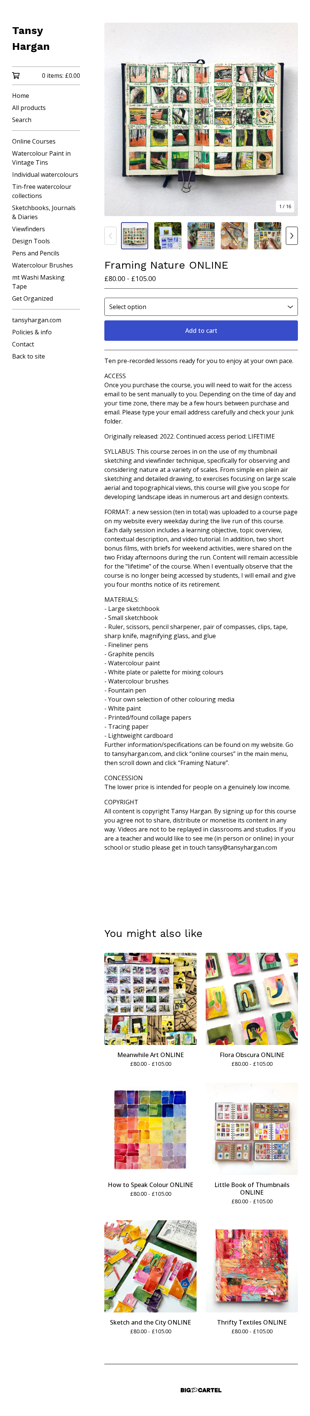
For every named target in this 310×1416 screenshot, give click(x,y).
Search (21, 120)
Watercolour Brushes (42, 265)
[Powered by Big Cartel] (201, 1390)
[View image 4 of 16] (234, 235)
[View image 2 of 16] (167, 235)
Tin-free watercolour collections (41, 191)
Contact (23, 344)
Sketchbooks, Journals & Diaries (44, 212)
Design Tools (31, 241)
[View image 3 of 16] (201, 235)
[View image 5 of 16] (267, 235)
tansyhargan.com (36, 320)
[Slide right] (292, 236)
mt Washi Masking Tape (38, 282)
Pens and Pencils (35, 253)
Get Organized (32, 298)
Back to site (28, 356)
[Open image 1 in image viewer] (201, 119)
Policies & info (32, 332)
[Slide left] (110, 236)
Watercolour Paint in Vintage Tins (41, 158)
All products (29, 108)
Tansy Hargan (31, 38)
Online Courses (34, 141)
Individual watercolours (45, 174)
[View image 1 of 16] (134, 235)
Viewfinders (28, 229)
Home (20, 95)
